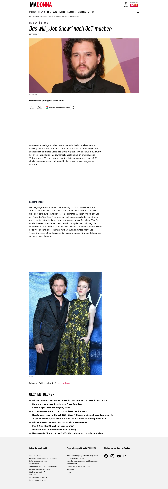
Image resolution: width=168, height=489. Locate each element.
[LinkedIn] (125, 456)
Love (55, 11)
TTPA (69, 472)
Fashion (32, 11)
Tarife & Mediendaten (75, 458)
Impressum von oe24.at (38, 477)
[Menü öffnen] (137, 11)
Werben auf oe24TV (37, 472)
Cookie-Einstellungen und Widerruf (43, 466)
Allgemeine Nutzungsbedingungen (43, 458)
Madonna (44, 17)
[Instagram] (112, 456)
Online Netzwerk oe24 (38, 448)
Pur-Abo (32, 474)
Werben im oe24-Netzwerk (39, 469)
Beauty (41, 11)
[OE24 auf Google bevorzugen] (73, 107)
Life (49, 11)
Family (62, 11)
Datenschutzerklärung (38, 461)
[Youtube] (119, 456)
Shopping (82, 11)
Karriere (71, 11)
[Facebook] (106, 456)
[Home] (30, 17)
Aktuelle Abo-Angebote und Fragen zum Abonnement (82, 462)
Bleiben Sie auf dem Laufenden (117, 448)
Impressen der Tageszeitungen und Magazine (80, 468)
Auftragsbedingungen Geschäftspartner (82, 455)
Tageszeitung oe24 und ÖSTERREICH (81, 448)
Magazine (36, 17)
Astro (91, 11)
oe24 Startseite (35, 455)
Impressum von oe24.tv (38, 480)
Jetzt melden (63, 383)
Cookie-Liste (34, 463)
